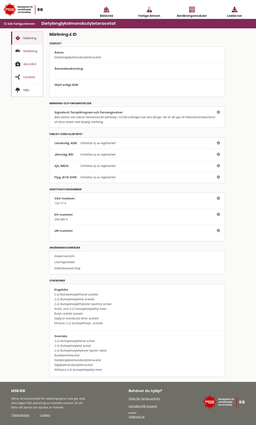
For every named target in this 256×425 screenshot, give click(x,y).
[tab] (27, 38)
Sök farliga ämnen (21, 24)
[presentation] (27, 38)
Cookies (45, 415)
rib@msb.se (137, 417)
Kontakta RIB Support (143, 406)
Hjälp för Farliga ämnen (144, 398)
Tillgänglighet (20, 415)
